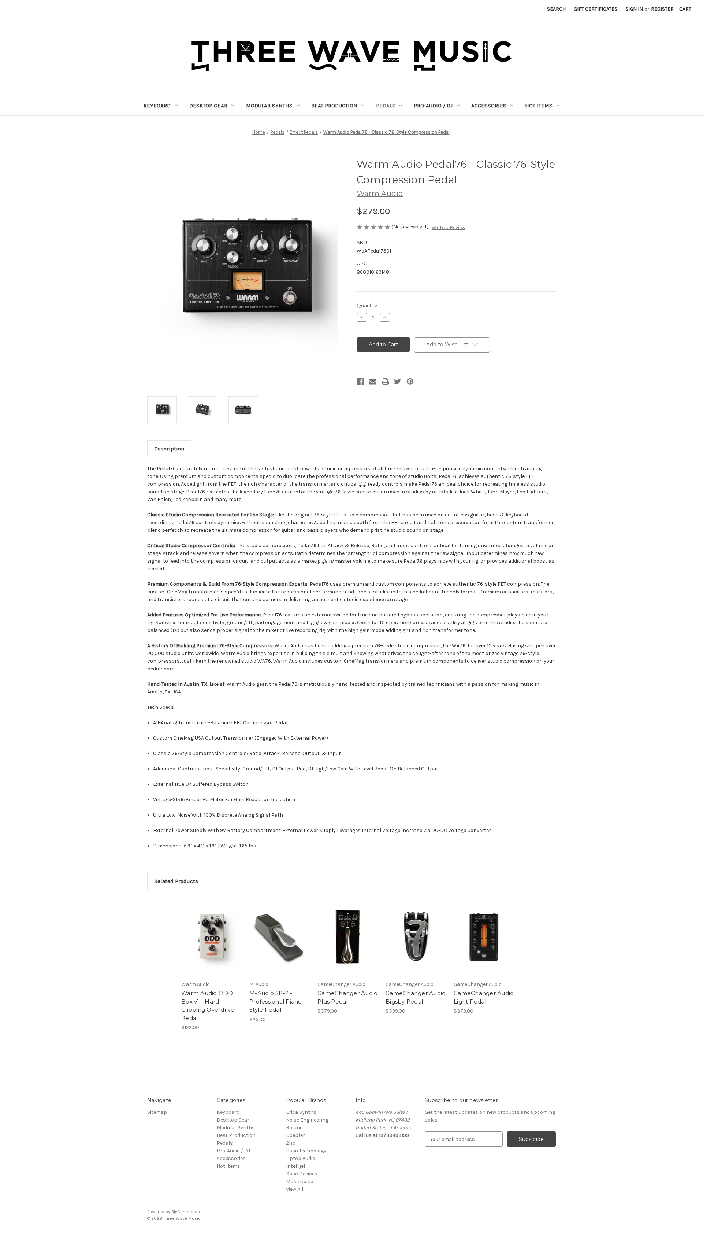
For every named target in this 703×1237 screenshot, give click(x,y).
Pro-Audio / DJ (433, 105)
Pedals (385, 105)
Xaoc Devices (301, 1174)
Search (556, 9)
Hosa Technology (306, 1151)
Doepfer (295, 1135)
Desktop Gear (208, 105)
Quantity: (367, 305)
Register (662, 9)
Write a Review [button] (448, 227)
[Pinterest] (410, 381)
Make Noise (299, 1181)
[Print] (385, 381)
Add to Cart (211, 943)
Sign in (634, 9)
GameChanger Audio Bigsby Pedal (416, 997)
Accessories (488, 105)
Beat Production (334, 105)
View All (294, 1189)
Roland (294, 1127)
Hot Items (539, 105)
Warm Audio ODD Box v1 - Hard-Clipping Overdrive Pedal (208, 1005)
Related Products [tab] (176, 881)
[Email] (372, 381)
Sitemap (157, 1112)
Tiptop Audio (300, 1158)
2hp (290, 1143)
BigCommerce (185, 1211)
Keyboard (157, 105)
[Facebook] (360, 381)
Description (169, 448)
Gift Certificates (595, 9)
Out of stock (347, 943)
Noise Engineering (307, 1120)
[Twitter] (397, 381)
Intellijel (295, 1166)
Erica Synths (301, 1112)
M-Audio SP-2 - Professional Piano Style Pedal (275, 1001)
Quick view (211, 931)
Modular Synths (269, 105)
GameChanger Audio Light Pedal (484, 997)
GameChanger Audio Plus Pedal (347, 997)
